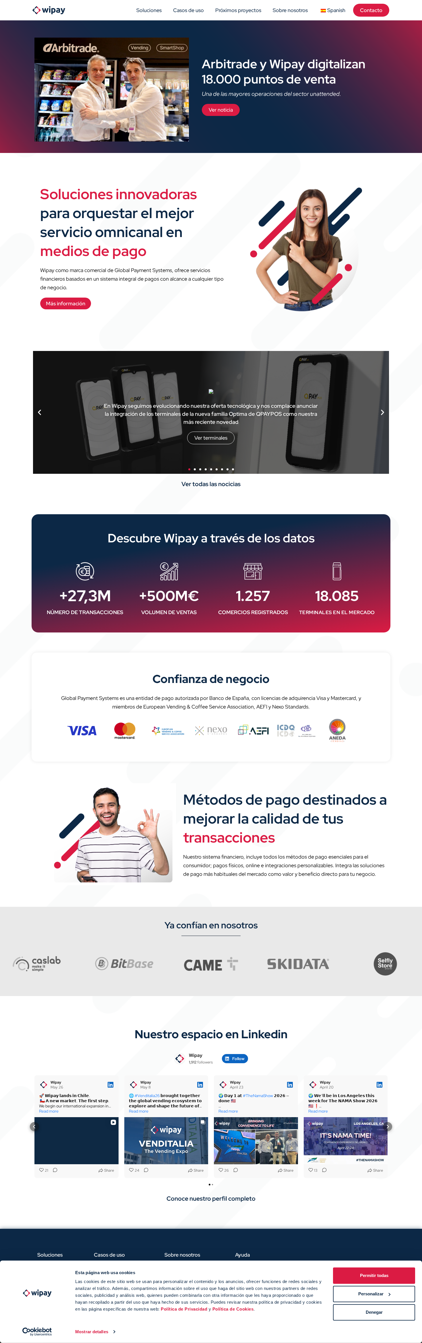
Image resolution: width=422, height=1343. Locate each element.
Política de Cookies (233, 1309)
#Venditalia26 (147, 1095)
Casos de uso (188, 10)
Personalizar (371, 1293)
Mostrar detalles (91, 1331)
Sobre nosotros (290, 10)
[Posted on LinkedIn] (110, 1084)
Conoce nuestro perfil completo (211, 1198)
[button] (39, 412)
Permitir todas (374, 1275)
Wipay (195, 1055)
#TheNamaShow (258, 1095)
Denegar (374, 1312)
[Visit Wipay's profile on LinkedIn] (45, 1084)
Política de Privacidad (184, 1309)
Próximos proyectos (238, 10)
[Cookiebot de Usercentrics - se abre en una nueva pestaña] (37, 1332)
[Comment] (53, 1170)
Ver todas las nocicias (211, 484)
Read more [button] (49, 1111)
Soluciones (149, 10)
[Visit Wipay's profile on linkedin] (179, 1058)
